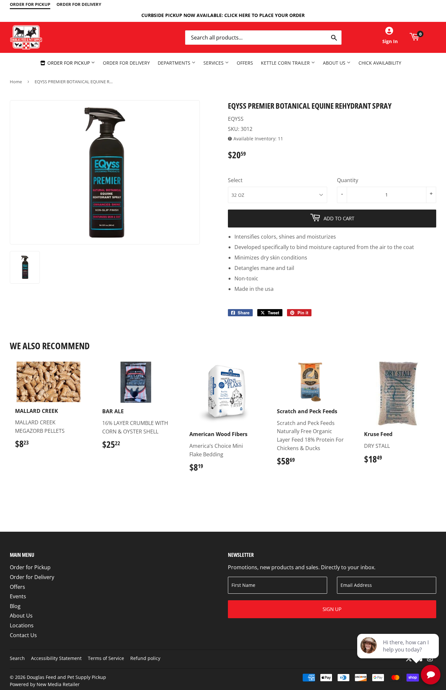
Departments (175, 63)
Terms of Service (106, 658)
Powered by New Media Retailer (45, 684)
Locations (22, 625)
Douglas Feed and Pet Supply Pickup (66, 677)
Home (16, 82)
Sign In (390, 41)
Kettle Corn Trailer (286, 63)
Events (18, 596)
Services (214, 63)
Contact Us (23, 635)
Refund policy (145, 658)
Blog (15, 606)
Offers (245, 63)
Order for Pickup (68, 63)
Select (235, 180)
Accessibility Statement (56, 658)
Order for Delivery (126, 63)
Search (17, 658)
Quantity (347, 180)
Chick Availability (379, 63)
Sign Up (332, 609)
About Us (335, 63)
